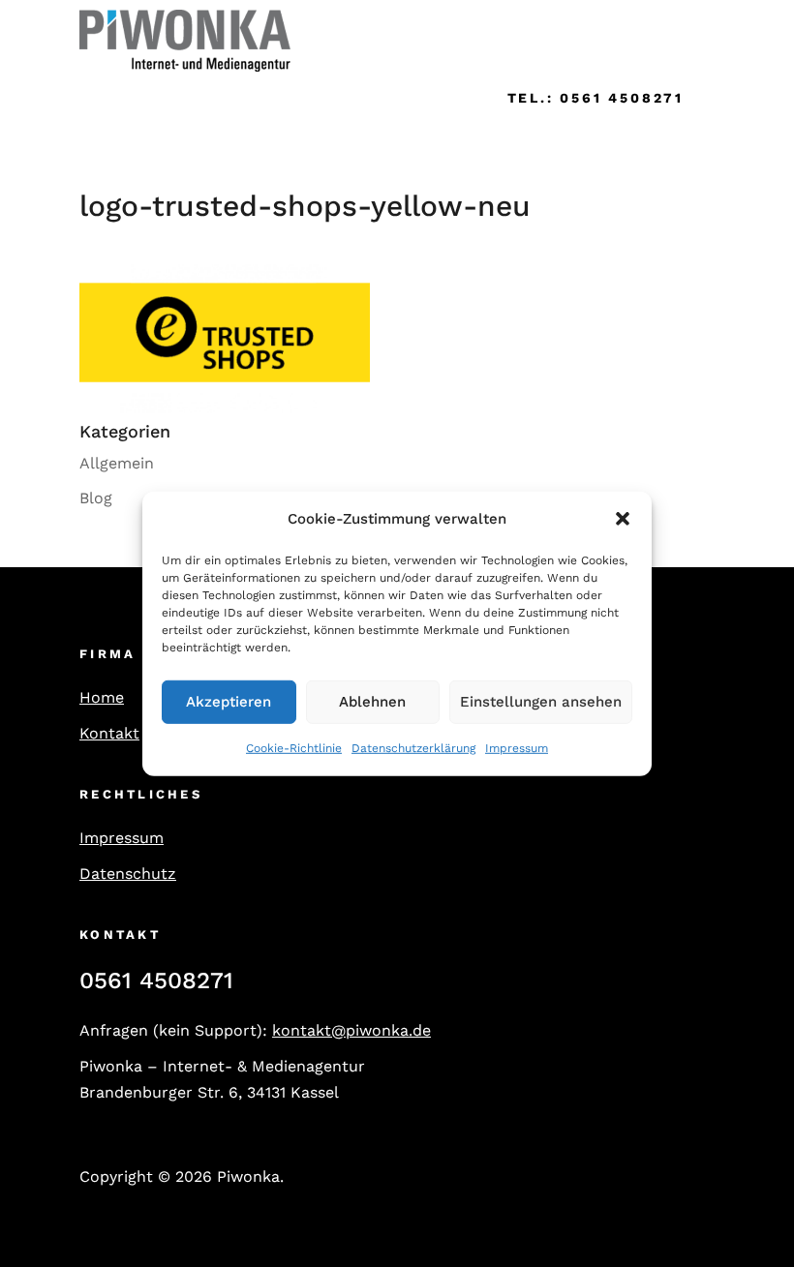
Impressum (516, 748)
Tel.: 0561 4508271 (595, 98)
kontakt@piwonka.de (351, 1030)
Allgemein (116, 463)
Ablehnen (372, 701)
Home (101, 697)
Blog (95, 498)
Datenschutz (127, 873)
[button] (622, 518)
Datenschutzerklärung (413, 748)
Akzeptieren (228, 701)
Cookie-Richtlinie (294, 748)
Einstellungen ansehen (541, 701)
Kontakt (109, 733)
